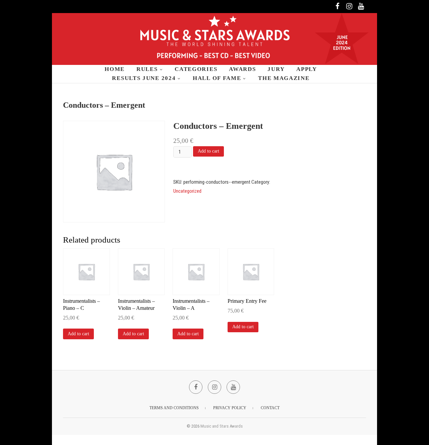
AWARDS (242, 69)
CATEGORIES (196, 69)
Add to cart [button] (78, 333)
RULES (147, 69)
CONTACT (270, 408)
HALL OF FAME (217, 78)
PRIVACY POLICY (229, 408)
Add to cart (208, 151)
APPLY (306, 69)
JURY (276, 69)
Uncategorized (187, 191)
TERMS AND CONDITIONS (174, 408)
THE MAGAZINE (283, 78)
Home (115, 69)
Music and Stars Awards (221, 426)
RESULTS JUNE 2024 (144, 78)
